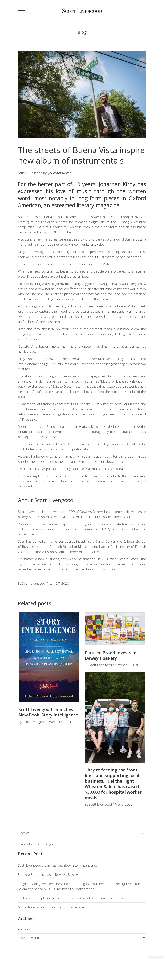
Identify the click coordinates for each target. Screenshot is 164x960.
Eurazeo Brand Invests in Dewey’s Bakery (110, 655)
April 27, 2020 (59, 583)
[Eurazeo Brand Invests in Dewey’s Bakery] (115, 628)
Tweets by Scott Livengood (37, 844)
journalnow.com (60, 173)
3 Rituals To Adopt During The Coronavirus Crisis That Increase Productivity (72, 898)
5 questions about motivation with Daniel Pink (51, 907)
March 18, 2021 (60, 721)
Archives (24, 929)
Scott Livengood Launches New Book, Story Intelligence (48, 712)
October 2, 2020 (127, 665)
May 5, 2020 (124, 804)
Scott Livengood (33, 583)
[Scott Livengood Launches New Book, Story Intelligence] (49, 657)
